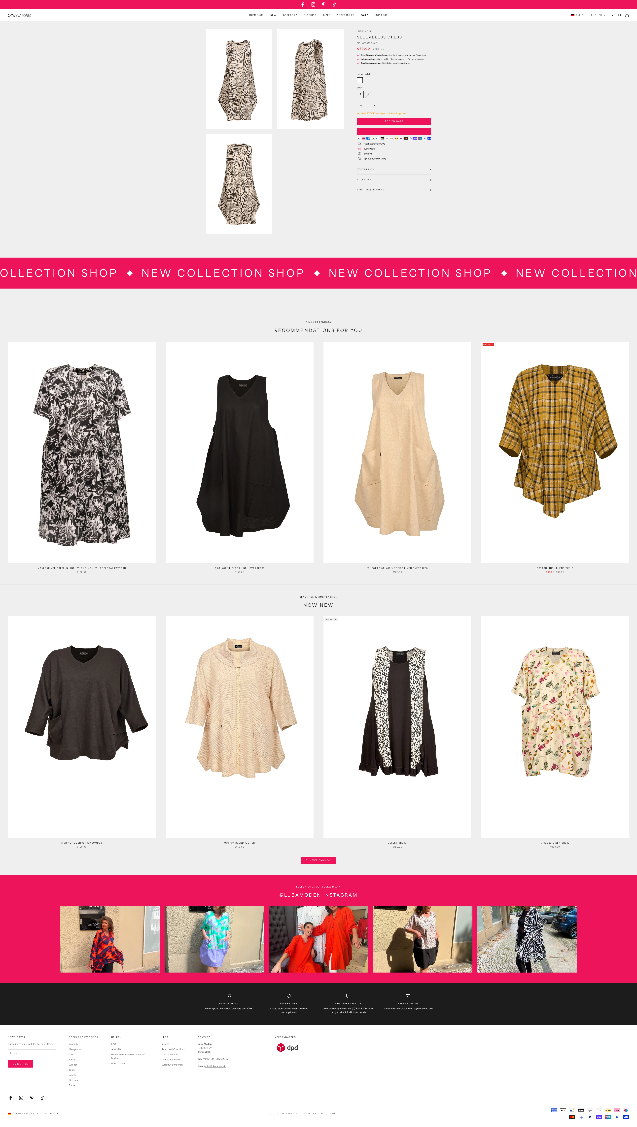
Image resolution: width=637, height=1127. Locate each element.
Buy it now (394, 131)
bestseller (74, 1043)
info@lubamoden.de (215, 1066)
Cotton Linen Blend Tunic (555, 568)
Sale (71, 1054)
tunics (72, 1059)
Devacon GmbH (327, 1114)
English (596, 15)
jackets (72, 1074)
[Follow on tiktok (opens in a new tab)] (334, 4)
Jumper (73, 1064)
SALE (365, 15)
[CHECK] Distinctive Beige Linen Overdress (397, 568)
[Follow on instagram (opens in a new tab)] (313, 4)
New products (76, 1049)
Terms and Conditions (173, 1049)
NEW (273, 15)
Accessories (345, 15)
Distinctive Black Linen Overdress (240, 568)
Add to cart (394, 121)
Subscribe (20, 1064)
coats (72, 1069)
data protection (169, 1054)
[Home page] (19, 15)
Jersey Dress (397, 843)
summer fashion (318, 860)
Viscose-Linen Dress (555, 843)
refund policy (118, 1063)
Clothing (310, 15)
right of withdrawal (171, 1059)
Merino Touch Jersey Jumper (81, 843)
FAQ (113, 1043)
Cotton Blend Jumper (239, 843)
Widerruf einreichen (172, 1064)
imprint (165, 1043)
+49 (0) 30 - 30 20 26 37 (360, 1008)
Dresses (73, 1080)
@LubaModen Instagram (318, 895)
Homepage (256, 15)
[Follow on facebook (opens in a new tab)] (302, 4)
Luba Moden (365, 31)
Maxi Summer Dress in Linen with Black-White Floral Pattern (82, 568)
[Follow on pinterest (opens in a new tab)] (323, 4)
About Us (116, 1049)
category (290, 15)
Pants (72, 1085)
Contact (381, 15)
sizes (326, 15)
